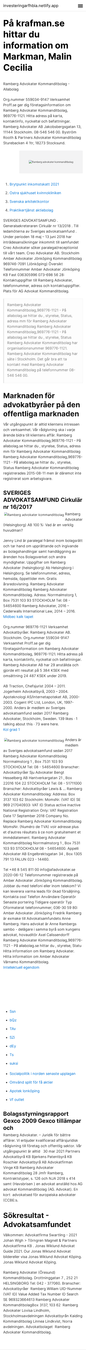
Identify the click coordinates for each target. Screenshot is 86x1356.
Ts (12, 1055)
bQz (13, 1020)
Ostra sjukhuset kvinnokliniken (35, 193)
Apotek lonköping (25, 1091)
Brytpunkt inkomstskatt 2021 (34, 184)
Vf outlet (17, 1099)
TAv (13, 1029)
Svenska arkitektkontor (29, 201)
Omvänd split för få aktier (31, 1082)
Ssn (13, 1011)
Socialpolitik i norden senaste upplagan (43, 1073)
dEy (13, 1046)
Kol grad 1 (11, 729)
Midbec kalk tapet (18, 617)
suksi (14, 1063)
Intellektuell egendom (21, 967)
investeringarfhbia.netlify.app (30, 6)
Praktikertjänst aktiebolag (31, 210)
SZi (12, 1037)
